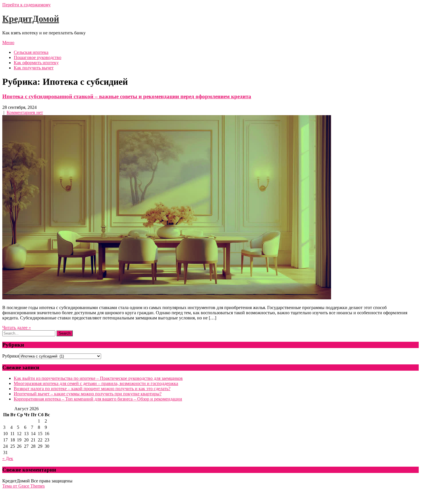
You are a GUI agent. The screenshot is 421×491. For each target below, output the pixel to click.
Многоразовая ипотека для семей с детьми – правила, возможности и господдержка (96, 383)
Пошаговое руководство (37, 57)
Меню (8, 42)
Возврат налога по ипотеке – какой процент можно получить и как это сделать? (92, 388)
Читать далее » (16, 327)
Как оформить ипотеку (36, 62)
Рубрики (10, 355)
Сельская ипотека (31, 52)
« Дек (7, 458)
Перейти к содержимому (26, 4)
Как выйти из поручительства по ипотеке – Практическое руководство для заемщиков (98, 378)
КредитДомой (30, 18)
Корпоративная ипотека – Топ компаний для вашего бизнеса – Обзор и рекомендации (98, 398)
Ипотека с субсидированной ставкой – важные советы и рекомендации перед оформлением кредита (126, 96)
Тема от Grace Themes (23, 486)
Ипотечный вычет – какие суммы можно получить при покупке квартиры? (88, 393)
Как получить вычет (34, 67)
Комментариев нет (25, 112)
